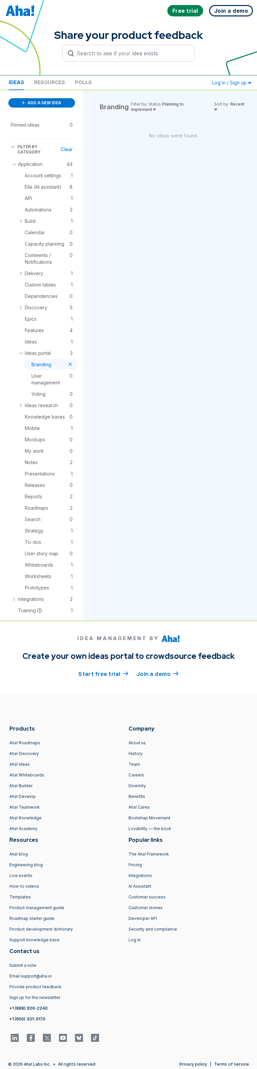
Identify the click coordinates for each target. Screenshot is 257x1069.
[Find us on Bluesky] (79, 1037)
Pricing (135, 864)
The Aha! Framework (148, 854)
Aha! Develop (22, 796)
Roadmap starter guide (32, 918)
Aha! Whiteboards (26, 774)
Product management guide (36, 907)
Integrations (140, 875)
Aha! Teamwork (24, 807)
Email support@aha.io (30, 976)
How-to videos (24, 886)
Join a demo (158, 674)
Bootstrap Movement (149, 817)
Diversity (137, 785)
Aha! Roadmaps (24, 742)
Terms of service (231, 1064)
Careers (136, 774)
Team (134, 764)
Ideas (16, 82)
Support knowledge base (34, 939)
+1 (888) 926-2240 (28, 1008)
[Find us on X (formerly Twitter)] (46, 1037)
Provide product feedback (35, 986)
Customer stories (145, 907)
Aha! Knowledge (25, 817)
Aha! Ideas (19, 764)
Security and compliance (152, 929)
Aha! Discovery (24, 753)
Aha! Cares (139, 807)
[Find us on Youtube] (63, 1037)
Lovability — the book (149, 828)
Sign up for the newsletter (34, 997)
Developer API (142, 918)
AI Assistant (139, 886)
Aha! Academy (23, 828)
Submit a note (22, 965)
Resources (49, 82)
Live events (20, 875)
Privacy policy (193, 1064)
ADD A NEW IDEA (43, 102)
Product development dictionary (41, 929)
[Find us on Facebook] (30, 1037)
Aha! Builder (20, 785)
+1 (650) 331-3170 (27, 1018)
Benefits (136, 796)
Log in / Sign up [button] (230, 82)
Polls (83, 82)
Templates (20, 896)
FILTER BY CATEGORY (28, 149)
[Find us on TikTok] (95, 1037)
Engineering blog (26, 864)
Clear (67, 149)
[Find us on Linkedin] (14, 1037)
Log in (134, 939)
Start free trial (103, 674)
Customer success (147, 896)
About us (137, 742)
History (135, 753)
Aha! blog (18, 854)
